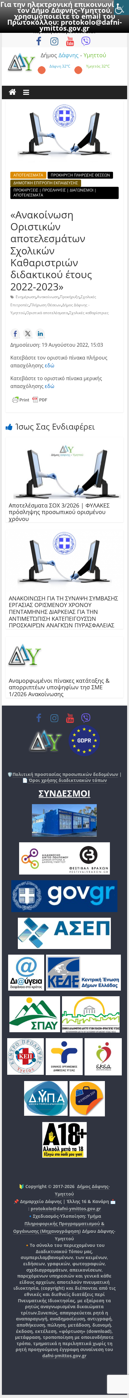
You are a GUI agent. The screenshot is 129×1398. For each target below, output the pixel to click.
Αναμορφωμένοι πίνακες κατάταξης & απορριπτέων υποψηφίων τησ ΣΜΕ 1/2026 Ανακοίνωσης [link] (59, 687)
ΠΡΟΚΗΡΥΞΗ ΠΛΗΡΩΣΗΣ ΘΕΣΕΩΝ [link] (80, 175)
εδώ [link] (49, 365)
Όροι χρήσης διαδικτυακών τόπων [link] (67, 780)
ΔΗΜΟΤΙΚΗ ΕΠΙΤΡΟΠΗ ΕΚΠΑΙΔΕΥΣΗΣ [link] (45, 183)
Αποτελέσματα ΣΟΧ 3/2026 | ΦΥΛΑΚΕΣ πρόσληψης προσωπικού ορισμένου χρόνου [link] (59, 512)
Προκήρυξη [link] (70, 296)
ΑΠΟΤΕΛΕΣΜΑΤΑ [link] (28, 175)
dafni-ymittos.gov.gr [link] (64, 1356)
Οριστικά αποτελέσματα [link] (47, 312)
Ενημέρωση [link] (26, 296)
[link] (121, 7)
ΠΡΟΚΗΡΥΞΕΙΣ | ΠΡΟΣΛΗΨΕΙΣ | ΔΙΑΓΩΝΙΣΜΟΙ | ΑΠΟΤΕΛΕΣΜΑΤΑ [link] (54, 192)
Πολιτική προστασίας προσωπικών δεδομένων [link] (65, 774)
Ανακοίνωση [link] (48, 296)
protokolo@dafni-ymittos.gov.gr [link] (80, 25)
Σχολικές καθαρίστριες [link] (89, 312)
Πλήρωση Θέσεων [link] (45, 305)
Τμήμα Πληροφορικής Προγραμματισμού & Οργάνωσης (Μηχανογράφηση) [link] (59, 1223)
